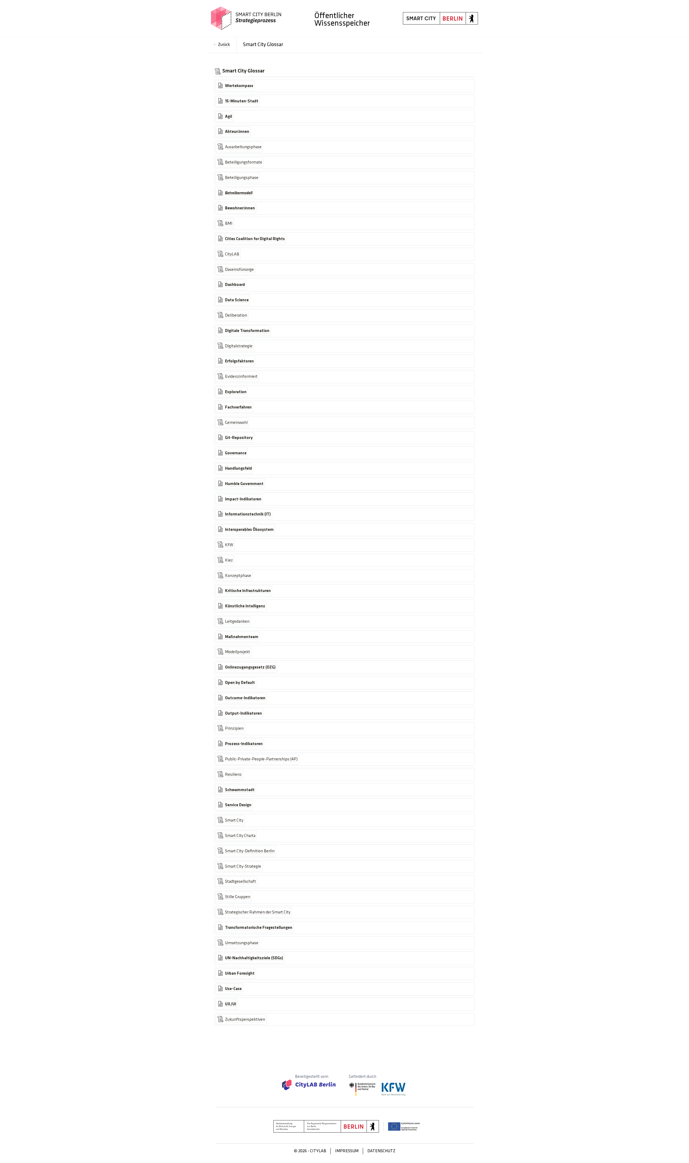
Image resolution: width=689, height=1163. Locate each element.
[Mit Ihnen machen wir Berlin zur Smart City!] (246, 18)
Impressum (346, 1151)
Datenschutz (381, 1151)
